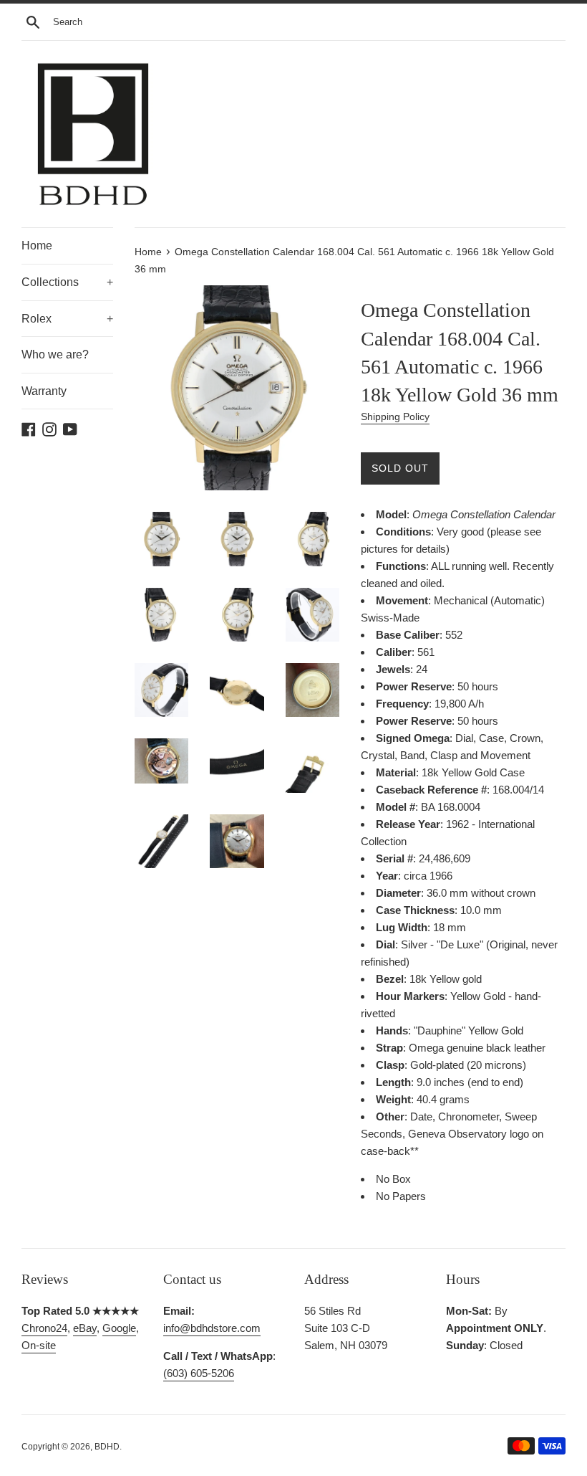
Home (36, 245)
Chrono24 (44, 1328)
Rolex (67, 319)
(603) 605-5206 (198, 1373)
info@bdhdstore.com (212, 1328)
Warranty (44, 391)
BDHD (107, 1447)
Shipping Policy (395, 416)
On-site (38, 1345)
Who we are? (55, 354)
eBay (85, 1328)
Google (119, 1328)
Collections (67, 282)
